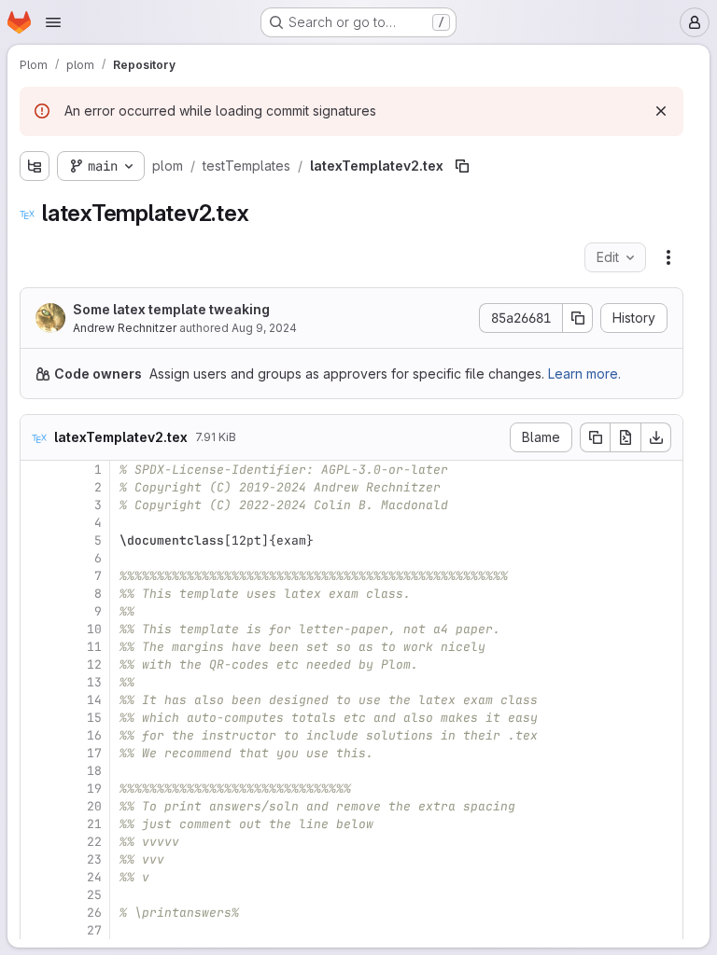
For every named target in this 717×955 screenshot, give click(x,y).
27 (94, 930)
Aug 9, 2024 (264, 328)
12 (94, 664)
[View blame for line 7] (36, 576)
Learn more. (584, 373)
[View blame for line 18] (36, 771)
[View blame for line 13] (36, 682)
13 (94, 682)
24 (94, 877)
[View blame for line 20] (36, 806)
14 (94, 700)
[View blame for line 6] (36, 558)
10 (94, 629)
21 (94, 824)
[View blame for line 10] (36, 629)
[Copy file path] (462, 166)
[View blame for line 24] (36, 877)
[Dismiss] (661, 111)
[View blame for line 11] (36, 647)
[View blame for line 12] (36, 664)
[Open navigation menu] (53, 22)
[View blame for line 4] (36, 523)
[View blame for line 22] (36, 842)
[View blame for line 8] (36, 593)
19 (94, 788)
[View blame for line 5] (36, 540)
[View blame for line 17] (36, 753)
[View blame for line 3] (36, 505)
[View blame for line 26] (36, 912)
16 (94, 735)
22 (94, 842)
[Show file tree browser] (34, 166)
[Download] (656, 437)
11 (94, 647)
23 (94, 859)
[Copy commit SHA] (578, 318)
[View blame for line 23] (36, 859)
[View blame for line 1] (36, 469)
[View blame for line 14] (36, 700)
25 (94, 895)
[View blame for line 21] (36, 824)
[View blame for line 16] (36, 735)
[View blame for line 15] (36, 718)
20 (94, 806)
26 (94, 912)
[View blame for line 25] (36, 895)
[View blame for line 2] (36, 487)
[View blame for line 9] (36, 611)
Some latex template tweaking (171, 309)
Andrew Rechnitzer (124, 328)
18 (94, 771)
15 (94, 718)
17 (94, 753)
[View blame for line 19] (36, 788)
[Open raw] (625, 437)
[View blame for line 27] (36, 930)
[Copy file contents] (595, 437)
